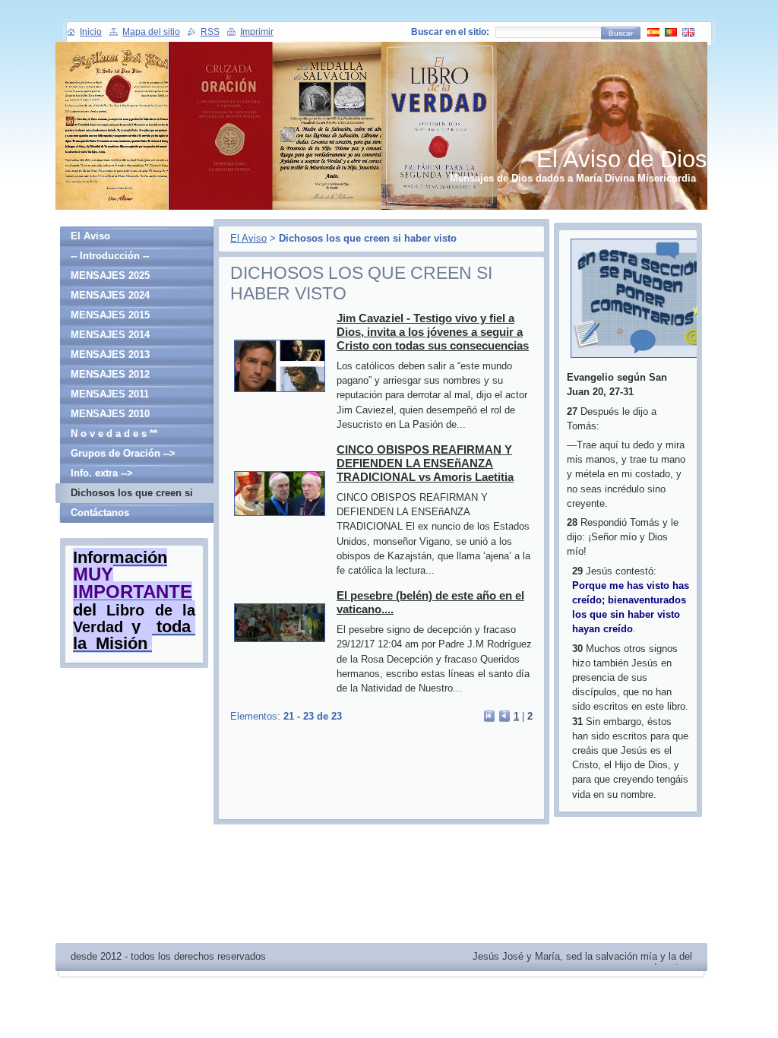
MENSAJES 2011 (110, 394)
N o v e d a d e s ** (114, 433)
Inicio (91, 31)
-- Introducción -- (110, 255)
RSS (210, 31)
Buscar (621, 33)
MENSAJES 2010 (110, 413)
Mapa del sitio (151, 31)
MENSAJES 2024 (110, 295)
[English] (688, 32)
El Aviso (248, 238)
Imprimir (257, 31)
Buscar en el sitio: (450, 31)
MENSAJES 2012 (110, 374)
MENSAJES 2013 (110, 354)
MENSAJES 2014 (110, 334)
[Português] (671, 32)
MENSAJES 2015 (110, 315)
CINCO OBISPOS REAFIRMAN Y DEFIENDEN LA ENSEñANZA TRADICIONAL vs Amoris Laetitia (425, 463)
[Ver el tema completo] (279, 392)
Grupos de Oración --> (123, 453)
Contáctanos (100, 512)
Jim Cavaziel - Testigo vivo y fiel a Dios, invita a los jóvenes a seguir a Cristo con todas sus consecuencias (433, 332)
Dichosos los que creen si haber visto (132, 495)
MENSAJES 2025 (110, 275)
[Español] (653, 32)
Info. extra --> (102, 473)
